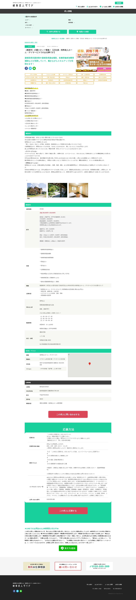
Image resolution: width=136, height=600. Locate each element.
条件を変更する (53, 32)
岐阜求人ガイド (55, 38)
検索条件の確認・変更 (31, 42)
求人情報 (62, 38)
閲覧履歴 (119, 3)
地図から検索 (82, 32)
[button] (90, 363)
